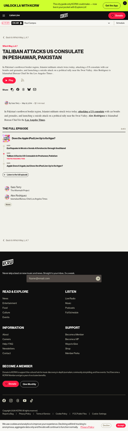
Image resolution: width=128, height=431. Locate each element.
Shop (67, 348)
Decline (106, 425)
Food (4, 307)
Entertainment (9, 303)
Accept (121, 425)
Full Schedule (71, 312)
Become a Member (74, 334)
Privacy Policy (23, 414)
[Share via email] (34, 89)
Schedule (120, 23)
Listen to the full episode (17, 175)
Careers (6, 339)
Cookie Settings (99, 414)
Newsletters (8, 348)
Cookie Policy (60, 414)
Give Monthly (29, 384)
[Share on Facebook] (17, 90)
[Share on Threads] (23, 90)
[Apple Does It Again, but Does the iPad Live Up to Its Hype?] (4, 164)
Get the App (112, 5)
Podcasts (70, 307)
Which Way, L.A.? (9, 46)
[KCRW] (7, 265)
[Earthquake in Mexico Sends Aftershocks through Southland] (4, 146)
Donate (119, 15)
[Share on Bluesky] (29, 90)
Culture (6, 312)
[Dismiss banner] (125, 3)
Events (5, 317)
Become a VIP (72, 339)
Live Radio (70, 298)
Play (11, 80)
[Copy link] (12, 90)
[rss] (23, 81)
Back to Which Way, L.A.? (17, 37)
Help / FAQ (7, 344)
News (8, 204)
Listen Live (14, 15)
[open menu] (4, 15)
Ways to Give (71, 344)
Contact (6, 353)
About (5, 334)
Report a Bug (8, 414)
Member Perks (72, 353)
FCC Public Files (78, 414)
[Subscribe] (98, 278)
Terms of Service (41, 414)
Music (68, 303)
